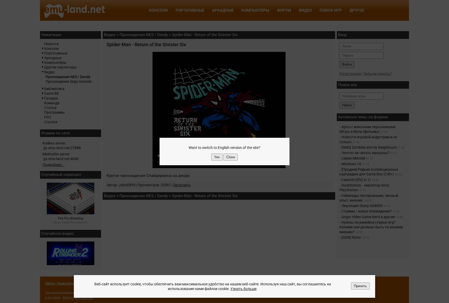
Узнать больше (243, 289)
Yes (217, 157)
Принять (360, 286)
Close (230, 157)
